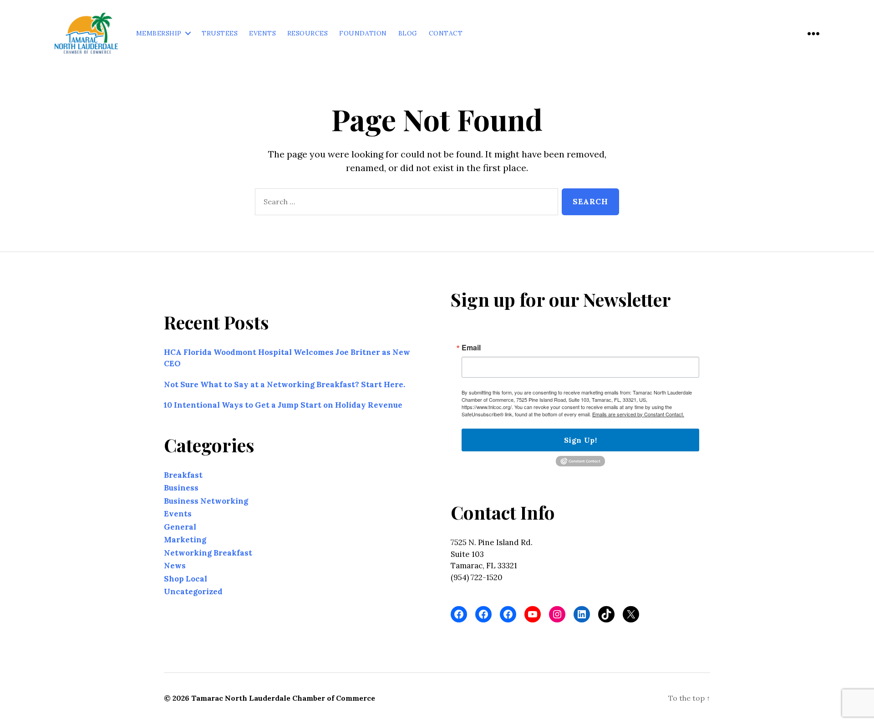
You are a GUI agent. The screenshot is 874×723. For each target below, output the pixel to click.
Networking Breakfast (208, 553)
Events (262, 33)
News (175, 566)
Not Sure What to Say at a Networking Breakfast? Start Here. (284, 384)
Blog (407, 33)
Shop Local (185, 579)
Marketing (185, 540)
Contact (445, 33)
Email (471, 347)
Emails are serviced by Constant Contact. (638, 414)
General (180, 527)
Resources (307, 33)
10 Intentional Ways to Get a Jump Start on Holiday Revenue (283, 405)
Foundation (363, 33)
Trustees (220, 33)
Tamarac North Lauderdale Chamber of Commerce (283, 698)
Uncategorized (193, 591)
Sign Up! (580, 440)
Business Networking (206, 501)
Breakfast (183, 475)
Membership (159, 33)
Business (181, 488)
